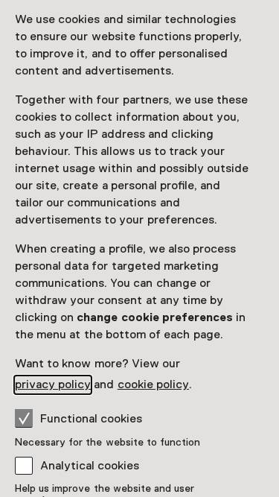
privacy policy (53, 384)
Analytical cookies (89, 465)
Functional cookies (91, 418)
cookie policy (153, 384)
